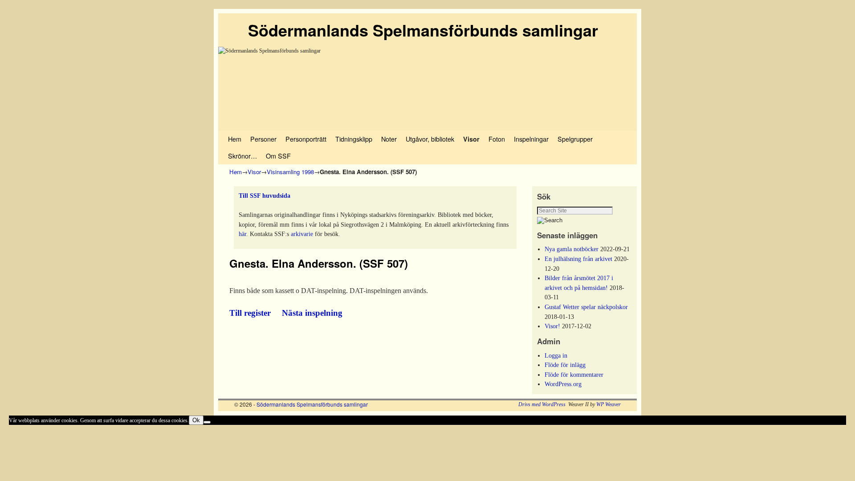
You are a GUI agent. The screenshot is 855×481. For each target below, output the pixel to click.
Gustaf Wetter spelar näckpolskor (586, 306)
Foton (497, 138)
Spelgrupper (575, 138)
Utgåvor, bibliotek (430, 138)
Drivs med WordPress (542, 404)
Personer (263, 138)
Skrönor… (242, 155)
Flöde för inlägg (565, 364)
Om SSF (278, 155)
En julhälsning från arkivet (578, 258)
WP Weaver (608, 404)
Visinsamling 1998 (290, 171)
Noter (389, 138)
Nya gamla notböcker (571, 249)
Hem (234, 138)
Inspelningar (531, 138)
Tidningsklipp (353, 138)
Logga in (556, 355)
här (242, 233)
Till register (251, 313)
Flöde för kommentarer (574, 374)
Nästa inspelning (312, 313)
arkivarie (302, 233)
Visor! (552, 326)
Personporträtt (305, 138)
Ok (196, 420)
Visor (471, 139)
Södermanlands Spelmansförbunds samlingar (423, 29)
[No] (207, 422)
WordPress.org (563, 383)
